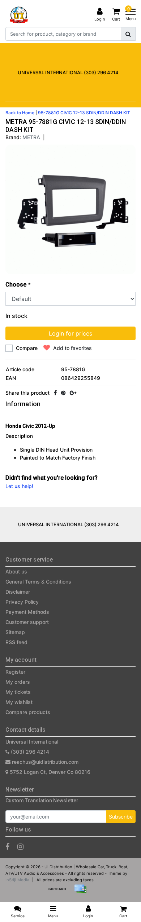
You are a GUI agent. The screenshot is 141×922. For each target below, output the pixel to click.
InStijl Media (17, 879)
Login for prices (70, 333)
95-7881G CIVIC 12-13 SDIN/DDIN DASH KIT (84, 112)
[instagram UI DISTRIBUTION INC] (20, 846)
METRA (31, 137)
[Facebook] (55, 393)
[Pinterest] (63, 393)
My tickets (18, 692)
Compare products (27, 712)
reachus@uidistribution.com (45, 762)
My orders (17, 682)
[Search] (128, 34)
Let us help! (19, 486)
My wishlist (19, 702)
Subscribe (121, 817)
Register (15, 672)
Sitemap (15, 632)
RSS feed (16, 642)
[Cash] (59, 892)
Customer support (27, 622)
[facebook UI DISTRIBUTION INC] (7, 846)
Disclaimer (17, 592)
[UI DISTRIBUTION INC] (18, 14)
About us (16, 571)
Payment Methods (27, 612)
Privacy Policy (22, 602)
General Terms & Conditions (38, 582)
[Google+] (73, 393)
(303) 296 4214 (29, 752)
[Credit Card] (82, 892)
